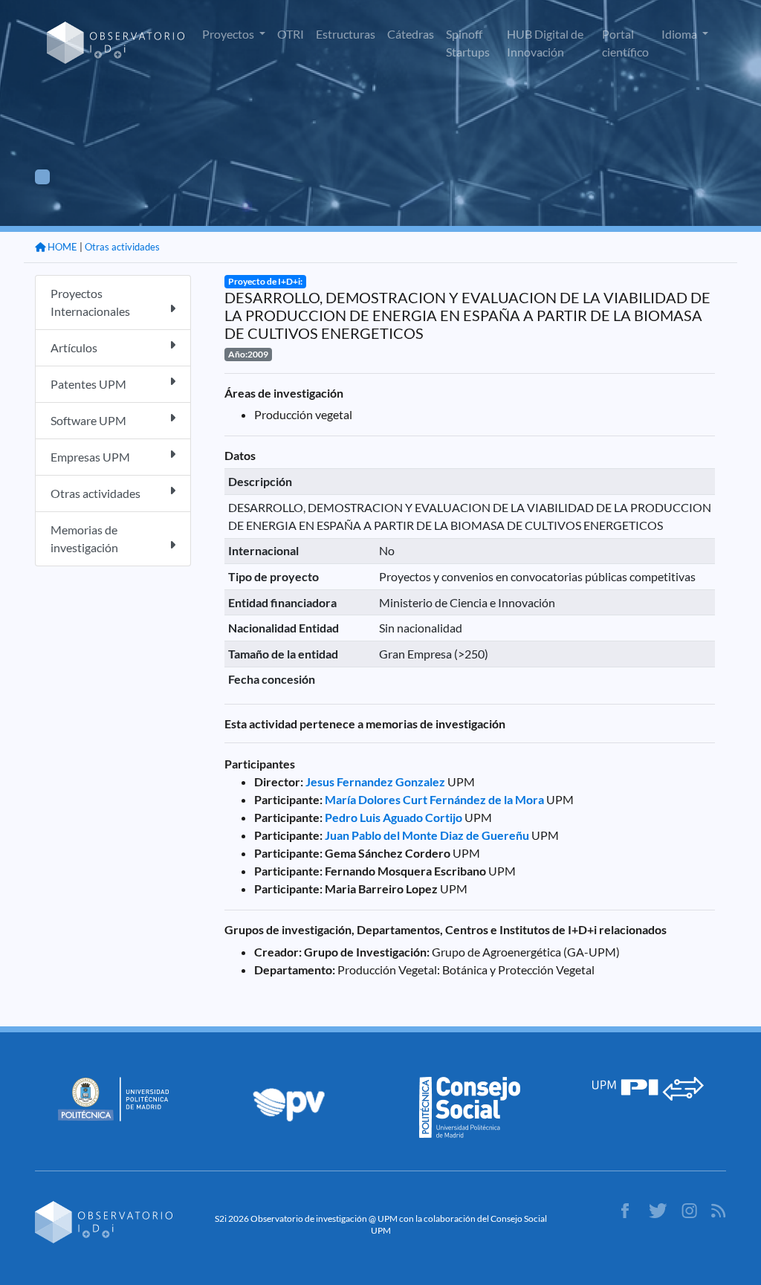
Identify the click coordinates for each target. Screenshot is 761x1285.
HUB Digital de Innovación (545, 43)
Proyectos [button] (229, 34)
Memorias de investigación (84, 538)
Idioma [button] (680, 34)
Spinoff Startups (468, 43)
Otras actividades (122, 247)
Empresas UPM (90, 457)
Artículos (74, 347)
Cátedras (410, 34)
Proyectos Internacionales (90, 302)
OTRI (290, 34)
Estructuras (345, 34)
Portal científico (625, 43)
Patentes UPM (88, 384)
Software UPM (88, 420)
